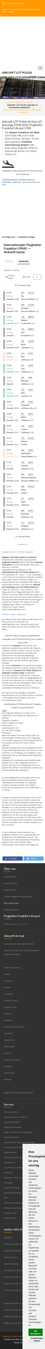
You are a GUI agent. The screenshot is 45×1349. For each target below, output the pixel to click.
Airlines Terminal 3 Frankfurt (16, 1290)
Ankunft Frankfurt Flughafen (14, 614)
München (8, 1053)
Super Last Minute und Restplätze (18, 1132)
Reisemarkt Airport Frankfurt (16, 1244)
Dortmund (8, 981)
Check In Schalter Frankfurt (15, 1310)
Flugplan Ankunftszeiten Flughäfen (18, 1092)
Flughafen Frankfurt (10, 1336)
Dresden (7, 987)
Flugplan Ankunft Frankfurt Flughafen (17, 552)
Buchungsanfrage (11, 903)
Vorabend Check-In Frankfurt (16, 1303)
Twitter (33, 858)
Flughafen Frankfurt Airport (19, 102)
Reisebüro (8, 1237)
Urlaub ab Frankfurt (12, 1122)
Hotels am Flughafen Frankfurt (16, 1250)
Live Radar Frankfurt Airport (15, 1270)
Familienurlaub (10, 1152)
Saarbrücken (9, 1073)
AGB (5, 1198)
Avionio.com (23, 544)
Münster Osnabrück (12, 1060)
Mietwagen (8, 1183)
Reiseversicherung (11, 1188)
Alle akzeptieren (35, 1332)
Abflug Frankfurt (11, 1257)
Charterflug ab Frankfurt (14, 1167)
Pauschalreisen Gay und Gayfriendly (19, 1142)
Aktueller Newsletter (12, 1193)
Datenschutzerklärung (13, 1203)
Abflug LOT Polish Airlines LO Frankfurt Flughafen (23, 111)
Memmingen (9, 1046)
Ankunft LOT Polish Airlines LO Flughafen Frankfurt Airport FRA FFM (20, 73)
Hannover (8, 1020)
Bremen (7, 974)
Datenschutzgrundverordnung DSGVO (20, 1208)
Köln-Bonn (8, 1033)
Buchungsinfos (10, 1218)
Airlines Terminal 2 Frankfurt (16, 1283)
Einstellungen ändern (37, 1339)
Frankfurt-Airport (11, 1000)
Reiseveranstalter (11, 1112)
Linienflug (8, 1172)
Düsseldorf (8, 994)
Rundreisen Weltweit (12, 1127)
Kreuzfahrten (9, 1162)
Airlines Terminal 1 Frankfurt (16, 1277)
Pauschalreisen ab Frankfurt (16, 1117)
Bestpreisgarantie (11, 909)
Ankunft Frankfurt (11, 1264)
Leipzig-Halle (9, 1040)
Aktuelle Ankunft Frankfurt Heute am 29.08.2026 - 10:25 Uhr (18, 181)
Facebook (12, 858)
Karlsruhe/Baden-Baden (14, 1027)
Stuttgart (7, 1079)
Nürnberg (8, 1066)
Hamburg (8, 1013)
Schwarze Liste (10, 1213)
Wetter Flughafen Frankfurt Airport (18, 1316)
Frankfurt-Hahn (10, 1007)
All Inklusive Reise (11, 1137)
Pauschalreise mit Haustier (15, 1157)
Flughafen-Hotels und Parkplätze (17, 1177)
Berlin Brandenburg (12, 967)
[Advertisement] (22, 42)
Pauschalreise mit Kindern (15, 1147)
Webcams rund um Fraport (15, 1323)
